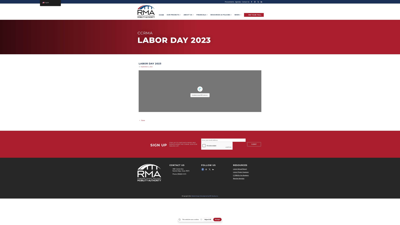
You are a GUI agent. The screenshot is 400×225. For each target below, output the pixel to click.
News (237, 15)
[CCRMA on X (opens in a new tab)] (258, 2)
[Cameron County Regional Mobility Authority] (146, 17)
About (188, 15)
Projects (173, 15)
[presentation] (217, 146)
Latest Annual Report (240, 169)
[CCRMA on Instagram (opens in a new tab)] (255, 2)
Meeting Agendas (238, 178)
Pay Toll (254, 15)
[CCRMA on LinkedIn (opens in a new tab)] (261, 2)
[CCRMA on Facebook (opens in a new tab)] (252, 2)
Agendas (238, 2)
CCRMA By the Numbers (241, 175)
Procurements (229, 2)
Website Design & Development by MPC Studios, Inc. (204, 196)
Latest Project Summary (241, 172)
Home (161, 15)
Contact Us (245, 2)
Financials (201, 15)
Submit (254, 144)
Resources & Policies (220, 15)
